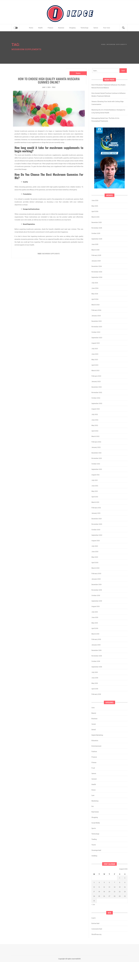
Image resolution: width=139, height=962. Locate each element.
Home (31, 28)
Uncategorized (96, 850)
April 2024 (94, 299)
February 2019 (96, 639)
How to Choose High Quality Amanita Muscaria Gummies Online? (49, 80)
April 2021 (94, 497)
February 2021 (96, 508)
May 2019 (94, 623)
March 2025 (95, 250)
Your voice (106, 28)
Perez (54, 87)
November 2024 (96, 272)
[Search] (123, 27)
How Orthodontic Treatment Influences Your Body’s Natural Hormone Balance (108, 86)
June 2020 (94, 551)
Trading (94, 839)
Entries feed (95, 923)
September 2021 (96, 469)
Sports (93, 828)
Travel (93, 845)
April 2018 (94, 689)
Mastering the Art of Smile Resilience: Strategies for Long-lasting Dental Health (108, 111)
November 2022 (96, 392)
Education (94, 740)
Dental (93, 729)
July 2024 (94, 283)
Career (93, 724)
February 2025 (96, 255)
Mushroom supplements (51, 253)
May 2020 (94, 557)
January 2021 (95, 513)
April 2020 (94, 562)
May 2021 (94, 491)
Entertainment (96, 746)
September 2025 (96, 239)
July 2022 (94, 414)
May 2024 (94, 294)
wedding (94, 856)
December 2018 (96, 650)
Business (61, 28)
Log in (93, 918)
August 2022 (95, 409)
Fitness (93, 762)
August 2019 (95, 606)
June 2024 (94, 288)
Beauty (93, 713)
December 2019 (96, 584)
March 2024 (95, 305)
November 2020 (96, 524)
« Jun (93, 904)
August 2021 (95, 475)
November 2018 (96, 656)
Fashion (94, 751)
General (94, 779)
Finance (50, 28)
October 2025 (95, 233)
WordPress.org (96, 934)
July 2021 (94, 480)
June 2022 (94, 420)
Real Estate (95, 812)
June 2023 (94, 354)
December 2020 (96, 519)
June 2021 (94, 486)
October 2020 (95, 530)
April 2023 (94, 365)
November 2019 (96, 590)
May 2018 (94, 683)
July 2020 (94, 546)
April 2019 (94, 628)
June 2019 (94, 617)
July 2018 (94, 672)
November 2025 (96, 228)
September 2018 (96, 667)
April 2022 (94, 431)
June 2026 (94, 200)
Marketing (94, 801)
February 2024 (96, 310)
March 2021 (95, 502)
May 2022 (94, 425)
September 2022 (96, 403)
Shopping (72, 28)
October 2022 (95, 398)
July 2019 (94, 612)
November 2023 (96, 327)
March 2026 (95, 217)
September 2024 (96, 277)
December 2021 (96, 453)
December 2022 (96, 387)
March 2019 (95, 634)
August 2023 (95, 343)
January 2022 (96, 447)
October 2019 (95, 595)
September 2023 (96, 338)
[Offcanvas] (16, 28)
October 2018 (95, 661)
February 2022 (96, 442)
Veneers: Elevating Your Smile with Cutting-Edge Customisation (107, 102)
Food (93, 768)
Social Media (95, 823)
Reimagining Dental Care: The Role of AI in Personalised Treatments (105, 119)
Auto (93, 708)
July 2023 (94, 348)
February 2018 (96, 694)
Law (92, 795)
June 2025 (94, 244)
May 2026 (94, 206)
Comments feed (96, 929)
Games (95, 28)
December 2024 (96, 266)
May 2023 (94, 359)
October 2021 (95, 464)
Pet (92, 806)
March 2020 (95, 568)
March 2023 (95, 370)
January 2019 (95, 645)
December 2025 (96, 222)
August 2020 (95, 540)
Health (40, 28)
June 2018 (94, 678)
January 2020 (96, 579)
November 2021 (96, 458)
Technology (84, 28)
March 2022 (95, 436)
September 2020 (96, 535)
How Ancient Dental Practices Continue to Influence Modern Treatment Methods (108, 94)
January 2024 (96, 316)
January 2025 (96, 261)
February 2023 (96, 376)
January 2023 (96, 381)
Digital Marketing (97, 735)
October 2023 (95, 332)
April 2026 (94, 211)
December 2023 (96, 321)
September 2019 (96, 601)
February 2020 (96, 573)
